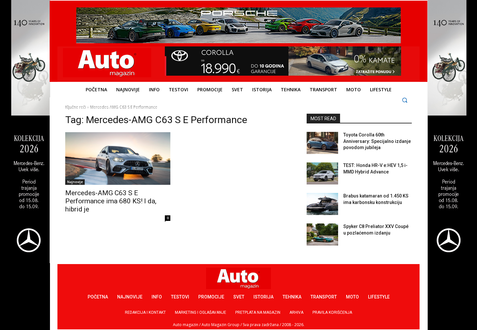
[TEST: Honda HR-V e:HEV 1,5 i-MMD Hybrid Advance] (322, 173)
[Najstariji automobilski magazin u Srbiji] (107, 62)
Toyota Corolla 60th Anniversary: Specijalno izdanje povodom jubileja (377, 141)
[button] (405, 100)
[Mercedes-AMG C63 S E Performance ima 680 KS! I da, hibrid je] (117, 158)
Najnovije (75, 182)
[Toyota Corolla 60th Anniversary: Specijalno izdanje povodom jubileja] (322, 143)
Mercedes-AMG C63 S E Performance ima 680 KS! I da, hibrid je (110, 201)
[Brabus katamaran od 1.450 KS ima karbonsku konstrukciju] (322, 204)
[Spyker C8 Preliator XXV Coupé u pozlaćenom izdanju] (322, 234)
